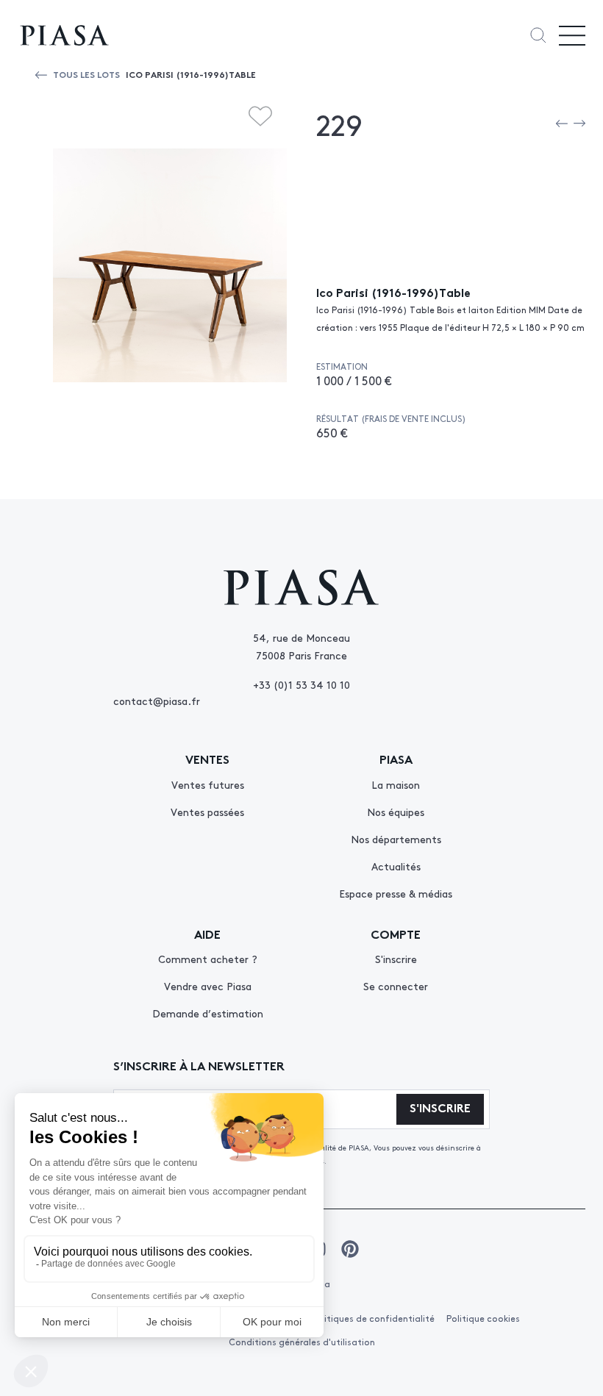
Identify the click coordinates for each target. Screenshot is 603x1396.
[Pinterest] (350, 1249)
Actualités (396, 866)
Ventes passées (207, 811)
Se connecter (395, 985)
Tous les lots (86, 74)
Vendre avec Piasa (207, 985)
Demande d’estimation (207, 1013)
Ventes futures (207, 784)
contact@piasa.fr (156, 700)
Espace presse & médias (395, 893)
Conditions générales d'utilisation (302, 1341)
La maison (395, 784)
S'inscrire (396, 958)
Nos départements (396, 838)
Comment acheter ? (207, 958)
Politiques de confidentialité (373, 1318)
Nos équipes (395, 811)
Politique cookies (483, 1318)
